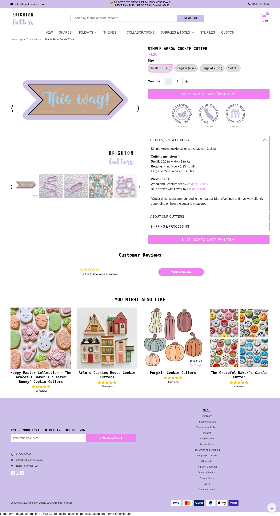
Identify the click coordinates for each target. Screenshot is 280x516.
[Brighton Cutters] (23, 18)
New (49, 32)
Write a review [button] (181, 272)
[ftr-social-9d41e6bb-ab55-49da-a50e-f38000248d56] (22, 473)
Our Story (207, 416)
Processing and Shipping (207, 450)
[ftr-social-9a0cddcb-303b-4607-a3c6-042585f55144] (18, 473)
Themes (109, 32)
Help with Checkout (207, 466)
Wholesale (206, 461)
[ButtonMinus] (168, 81)
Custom (227, 32)
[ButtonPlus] (186, 81)
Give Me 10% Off (111, 437)
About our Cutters (207, 421)
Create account (207, 489)
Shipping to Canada (206, 455)
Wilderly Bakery (197, 184)
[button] (41, 387)
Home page (16, 39)
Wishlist (207, 433)
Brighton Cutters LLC (40, 503)
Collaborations (141, 32)
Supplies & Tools (175, 32)
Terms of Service (206, 472)
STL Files (207, 32)
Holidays (85, 32)
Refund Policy (206, 444)
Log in (206, 483)
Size (151, 60)
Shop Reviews (206, 438)
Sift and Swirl (196, 189)
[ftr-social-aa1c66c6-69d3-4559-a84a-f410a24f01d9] (13, 473)
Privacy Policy (206, 478)
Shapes (65, 32)
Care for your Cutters (207, 427)
